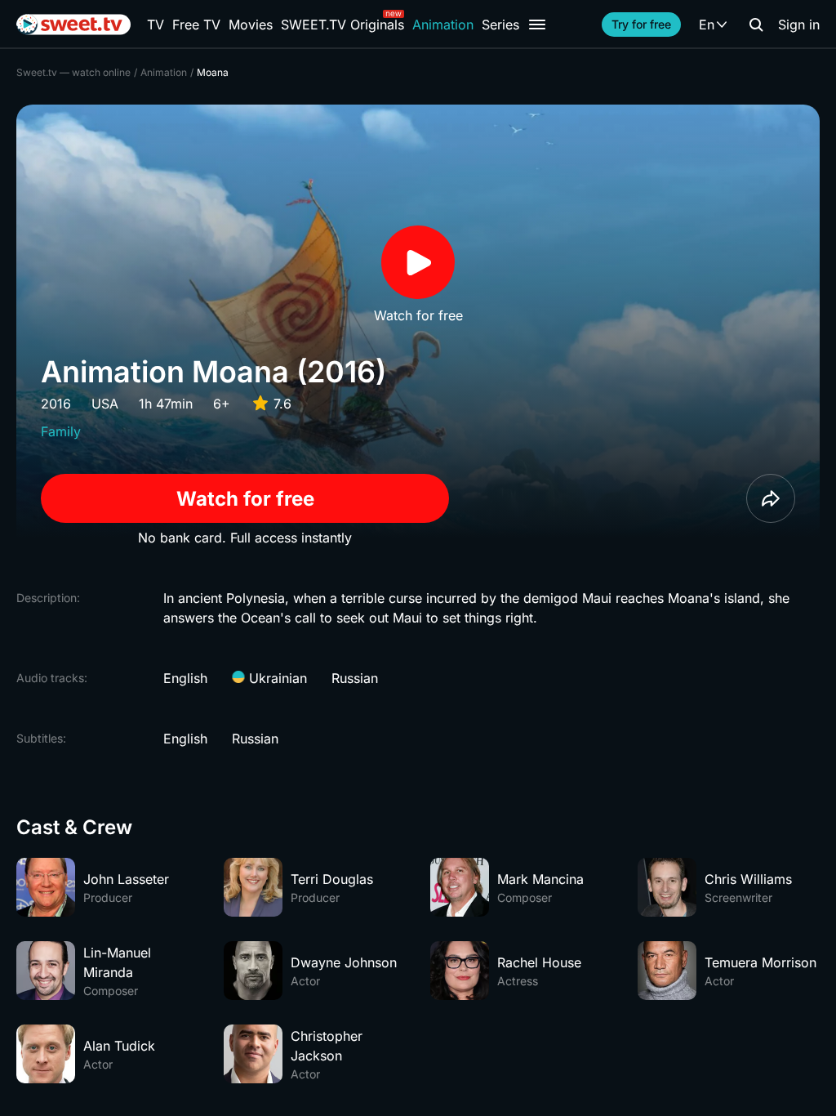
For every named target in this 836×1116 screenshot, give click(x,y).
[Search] (756, 24)
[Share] (770, 498)
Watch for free (245, 499)
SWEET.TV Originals (342, 24)
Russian (354, 678)
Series (500, 24)
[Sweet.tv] (73, 24)
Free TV (196, 24)
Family (61, 431)
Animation (443, 24)
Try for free (641, 24)
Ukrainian (276, 678)
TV (155, 24)
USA (104, 403)
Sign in (799, 24)
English (185, 678)
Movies (251, 24)
